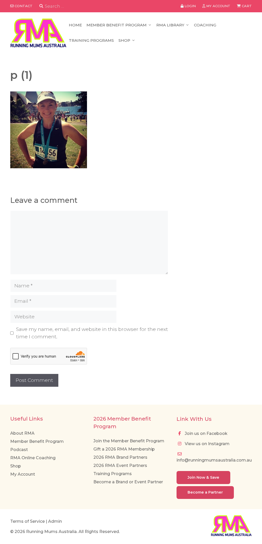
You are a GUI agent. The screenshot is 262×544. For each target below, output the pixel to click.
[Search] (41, 6)
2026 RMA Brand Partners (120, 457)
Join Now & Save (203, 477)
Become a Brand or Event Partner (128, 481)
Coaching (205, 25)
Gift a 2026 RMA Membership (124, 449)
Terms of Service (27, 521)
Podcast (19, 449)
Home (75, 25)
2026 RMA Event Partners (120, 465)
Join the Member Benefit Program (128, 440)
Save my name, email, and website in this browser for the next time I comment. (92, 333)
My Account (22, 474)
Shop (124, 40)
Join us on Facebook (205, 433)
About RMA (22, 433)
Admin (55, 521)
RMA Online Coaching (33, 457)
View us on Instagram (207, 443)
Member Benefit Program (116, 25)
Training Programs (91, 40)
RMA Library (170, 25)
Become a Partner (205, 492)
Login (189, 6)
